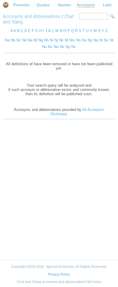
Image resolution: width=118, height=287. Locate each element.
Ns (106, 40)
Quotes (43, 5)
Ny (68, 47)
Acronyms (86, 5)
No (84, 40)
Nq (95, 40)
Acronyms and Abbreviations (31, 16)
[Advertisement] (59, 189)
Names (64, 5)
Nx (62, 47)
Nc (18, 40)
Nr (101, 40)
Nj (56, 40)
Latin (107, 5)
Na (7, 40)
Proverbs (21, 5)
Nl (66, 40)
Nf (35, 40)
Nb (13, 40)
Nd (24, 40)
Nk (61, 40)
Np (90, 40)
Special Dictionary (6, 5)
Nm (72, 40)
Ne (30, 40)
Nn (78, 40)
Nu (44, 47)
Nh (46, 40)
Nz (73, 47)
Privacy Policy (59, 274)
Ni (51, 40)
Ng (40, 40)
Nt (111, 40)
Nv (50, 47)
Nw (56, 47)
